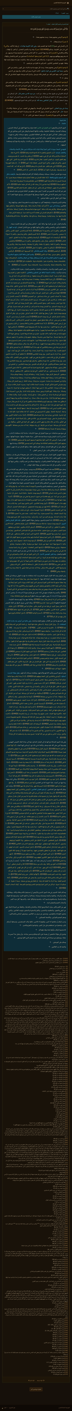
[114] (52, 748)
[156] (43, 874)
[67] (51, 564)
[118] (20, 759)
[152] (62, 864)
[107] (45, 720)
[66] (42, 550)
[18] (42, 237)
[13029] (23, 89)
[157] (13, 874)
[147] (38, 847)
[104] (15, 703)
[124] (11, 769)
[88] (11, 651)
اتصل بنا (4, 1408)
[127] (58, 776)
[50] (62, 489)
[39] (9, 344)
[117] (13, 755)
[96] (29, 676)
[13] (56, 212)
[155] (35, 871)
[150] (29, 857)
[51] (45, 493)
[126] (18, 772)
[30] (41, 282)
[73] (35, 609)
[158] (14, 877)
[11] (13, 184)
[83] (63, 641)
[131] (20, 779)
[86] (20, 648)
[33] (63, 293)
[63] (58, 540)
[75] (46, 613)
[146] (12, 843)
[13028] (45, 49)
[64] (39, 540)
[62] (57, 537)
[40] (26, 347)
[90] (16, 655)
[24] (50, 251)
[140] (30, 820)
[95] (47, 668)
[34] (24, 296)
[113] (63, 737)
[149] (17, 854)
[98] (52, 683)
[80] (37, 631)
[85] (58, 648)
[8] (19, 170)
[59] (32, 523)
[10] (53, 184)
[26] (37, 254)
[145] (62, 840)
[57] (10, 513)
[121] (14, 762)
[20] (18, 241)
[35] (57, 310)
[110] (57, 727)
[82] (14, 634)
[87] (40, 651)
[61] (42, 534)
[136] (63, 803)
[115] (31, 748)
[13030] (9, 100)
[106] (14, 713)
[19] (58, 241)
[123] (21, 765)
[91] (36, 658)
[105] (40, 707)
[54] (51, 503)
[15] (35, 230)
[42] (62, 371)
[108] (45, 724)
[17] (63, 237)
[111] (12, 727)
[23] (63, 251)
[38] (20, 327)
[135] (59, 793)
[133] (50, 786)
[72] (20, 606)
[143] (9, 833)
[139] (53, 816)
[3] (31, 159)
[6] (28, 166)
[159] (62, 888)
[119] (58, 762)
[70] (36, 599)
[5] (59, 166)
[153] (29, 864)
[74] (10, 609)
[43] (43, 408)
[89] (43, 655)
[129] (63, 779)
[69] (63, 592)
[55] (54, 506)
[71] (36, 602)
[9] (41, 181)
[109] (25, 724)
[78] (60, 627)
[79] (32, 627)
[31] (30, 286)
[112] (25, 730)
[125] (42, 772)
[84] (24, 644)
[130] (42, 779)
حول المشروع (12, 1408)
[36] (34, 316)
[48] (56, 469)
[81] (40, 634)
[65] (47, 547)
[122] (42, 765)
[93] (48, 665)
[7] (40, 170)
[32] (41, 289)
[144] (29, 837)
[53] (50, 500)
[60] (38, 527)
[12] (10, 187)
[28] (14, 265)
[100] (36, 696)
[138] (15, 813)
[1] (22, 152)
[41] (29, 354)
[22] (28, 247)
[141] (58, 823)
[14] (63, 219)
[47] (20, 443)
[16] (43, 234)
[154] (57, 867)
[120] (36, 762)
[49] (38, 469)
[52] (16, 496)
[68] (53, 571)
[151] (56, 860)
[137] (27, 806)
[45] (41, 429)
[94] (25, 665)
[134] (16, 786)
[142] (10, 823)
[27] (19, 261)
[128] (24, 776)
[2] (36, 156)
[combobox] (36, 9)
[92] (62, 661)
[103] (49, 703)
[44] (29, 415)
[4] (22, 163)
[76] (28, 613)
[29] (58, 279)
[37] (50, 323)
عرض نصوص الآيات (36, 17)
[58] (55, 520)
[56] (47, 510)
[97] (15, 679)
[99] (46, 693)
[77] (49, 616)
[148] (57, 854)
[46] (14, 440)
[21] (58, 247)
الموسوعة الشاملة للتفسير (64, 1408)
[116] (54, 752)
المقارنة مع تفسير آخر (36, 1389)
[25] (17, 251)
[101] (41, 700)
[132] (20, 782)
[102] (9, 700)
